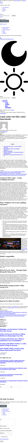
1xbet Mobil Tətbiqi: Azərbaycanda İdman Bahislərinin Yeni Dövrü (12, 349)
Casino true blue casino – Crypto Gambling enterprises (11, 171)
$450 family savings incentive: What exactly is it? (15, 175)
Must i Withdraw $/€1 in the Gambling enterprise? (12, 172)
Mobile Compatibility (8, 151)
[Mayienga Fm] (7, 39)
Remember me (4, 436)
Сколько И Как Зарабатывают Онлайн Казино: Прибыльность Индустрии (11, 375)
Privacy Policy (17, 0)
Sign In (12, 110)
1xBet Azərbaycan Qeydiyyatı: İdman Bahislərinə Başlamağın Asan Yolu (12, 335)
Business (4, 9)
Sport (4, 10)
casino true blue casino (24, 248)
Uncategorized (6, 7)
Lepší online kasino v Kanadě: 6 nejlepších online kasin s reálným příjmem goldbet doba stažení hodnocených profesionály (12, 361)
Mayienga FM (4, 131)
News (4, 8)
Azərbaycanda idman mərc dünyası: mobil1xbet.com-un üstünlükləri (12, 339)
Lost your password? (4, 438)
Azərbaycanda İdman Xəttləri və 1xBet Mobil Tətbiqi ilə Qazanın (13, 344)
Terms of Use (16, 306)
